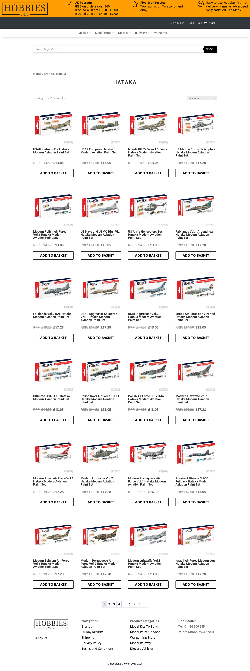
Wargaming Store (142, 637)
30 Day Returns (93, 632)
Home (37, 74)
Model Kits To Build (144, 626)
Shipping (88, 637)
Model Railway (140, 643)
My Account (178, 22)
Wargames (161, 33)
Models (83, 33)
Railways (141, 33)
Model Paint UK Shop (145, 632)
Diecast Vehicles (142, 648)
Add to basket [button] (53, 173)
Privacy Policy (91, 643)
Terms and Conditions (98, 648)
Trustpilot (40, 638)
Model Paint (103, 33)
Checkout (195, 22)
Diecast (123, 33)
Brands (49, 74)
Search (210, 49)
